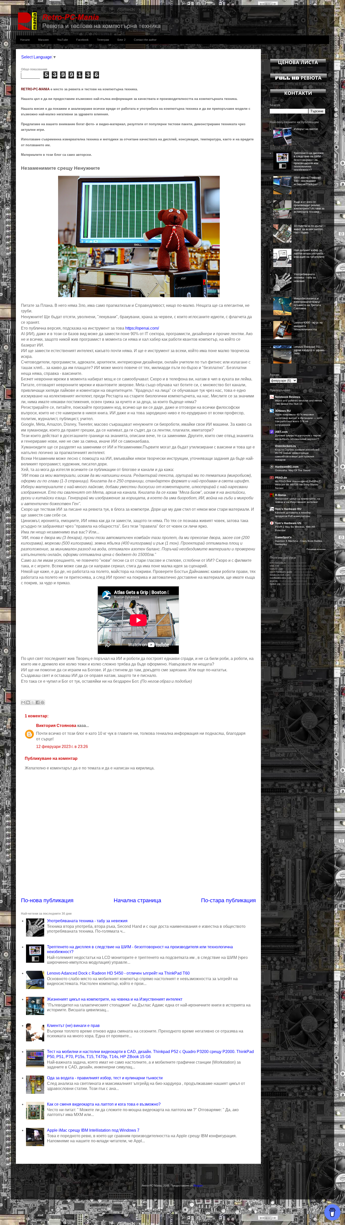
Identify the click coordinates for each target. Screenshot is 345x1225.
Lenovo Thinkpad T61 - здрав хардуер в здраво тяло (309, 350)
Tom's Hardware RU (288, 508)
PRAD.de (281, 477)
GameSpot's (283, 537)
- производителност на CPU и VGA (294, 584)
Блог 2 (121, 39)
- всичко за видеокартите (290, 569)
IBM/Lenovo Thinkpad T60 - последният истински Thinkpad (307, 181)
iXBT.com (281, 431)
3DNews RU (283, 410)
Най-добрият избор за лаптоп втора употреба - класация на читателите (309, 253)
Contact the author (145, 39)
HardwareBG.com (287, 466)
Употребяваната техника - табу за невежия (87, 921)
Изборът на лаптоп (306, 129)
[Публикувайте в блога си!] (28, 702)
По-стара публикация (228, 900)
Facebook (82, 39)
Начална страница (137, 900)
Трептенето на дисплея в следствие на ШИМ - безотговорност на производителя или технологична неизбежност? (309, 161)
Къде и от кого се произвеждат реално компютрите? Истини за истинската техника (309, 206)
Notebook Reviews (287, 396)
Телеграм (103, 39)
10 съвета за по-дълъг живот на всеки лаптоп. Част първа (309, 229)
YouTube (62, 39)
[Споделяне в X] (32, 702)
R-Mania (280, 495)
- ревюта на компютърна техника (293, 566)
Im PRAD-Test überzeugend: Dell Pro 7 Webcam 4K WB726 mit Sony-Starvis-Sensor (298, 484)
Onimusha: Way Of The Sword (292, 470)
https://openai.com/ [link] (142, 328)
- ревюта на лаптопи (291, 575)
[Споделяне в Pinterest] (42, 702)
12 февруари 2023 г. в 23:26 (62, 746)
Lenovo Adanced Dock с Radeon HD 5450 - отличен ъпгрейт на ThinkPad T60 (118, 973)
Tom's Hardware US (288, 523)
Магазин (43, 39)
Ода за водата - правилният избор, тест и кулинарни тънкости (105, 1078)
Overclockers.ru (285, 445)
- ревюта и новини (291, 572)
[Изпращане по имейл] (23, 702)
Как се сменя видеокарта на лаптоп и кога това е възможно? (104, 1104)
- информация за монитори (288, 581)
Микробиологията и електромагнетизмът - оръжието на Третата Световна (308, 303)
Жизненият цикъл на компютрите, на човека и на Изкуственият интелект (114, 999)
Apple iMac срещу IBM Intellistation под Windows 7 (93, 1130)
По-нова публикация (47, 900)
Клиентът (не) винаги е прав (73, 1025)
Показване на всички (316, 549)
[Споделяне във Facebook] (37, 702)
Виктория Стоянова (56, 725)
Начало (25, 39)
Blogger (198, 1185)
